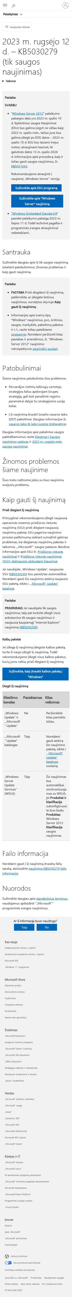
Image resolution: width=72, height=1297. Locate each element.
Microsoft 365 (11, 960)
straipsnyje (18, 334)
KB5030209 (28, 627)
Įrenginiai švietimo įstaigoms (19, 1042)
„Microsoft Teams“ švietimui (18, 1048)
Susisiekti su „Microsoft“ (16, 1277)
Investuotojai (11, 1244)
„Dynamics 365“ (12, 1118)
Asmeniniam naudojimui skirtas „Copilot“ (24, 954)
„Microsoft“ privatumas (16, 1238)
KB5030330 (18, 574)
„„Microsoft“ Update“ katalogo (54, 757)
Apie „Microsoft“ (13, 1231)
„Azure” (8, 1111)
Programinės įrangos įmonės (18, 1200)
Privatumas (36, 1277)
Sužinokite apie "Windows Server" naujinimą (37, 201)
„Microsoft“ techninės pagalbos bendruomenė (27, 1181)
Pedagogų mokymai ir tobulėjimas (21, 1067)
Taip (24, 927)
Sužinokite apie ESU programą (36, 188)
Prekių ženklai (11, 1283)
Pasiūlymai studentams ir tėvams (21, 1074)
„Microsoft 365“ (12, 1124)
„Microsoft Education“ (15, 1035)
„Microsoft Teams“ (14, 1143)
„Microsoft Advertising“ (16, 1131)
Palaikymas (11, 14)
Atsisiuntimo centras (15, 991)
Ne (47, 927)
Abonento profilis (13, 985)
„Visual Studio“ (12, 1207)
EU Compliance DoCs (52, 1283)
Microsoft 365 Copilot (15, 1137)
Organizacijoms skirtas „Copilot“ (20, 947)
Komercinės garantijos (15, 1017)
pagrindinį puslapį (45, 349)
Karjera (8, 1225)
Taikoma (10, 81)
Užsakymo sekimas (14, 1004)
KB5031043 (19, 166)
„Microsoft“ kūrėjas (14, 1162)
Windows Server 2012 (27, 113)
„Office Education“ (13, 1061)
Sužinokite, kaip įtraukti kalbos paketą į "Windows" (35, 674)
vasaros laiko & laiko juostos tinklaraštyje (37, 424)
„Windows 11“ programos (17, 966)
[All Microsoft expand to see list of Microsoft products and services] (5, 5)
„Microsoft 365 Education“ (17, 1055)
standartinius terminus (51, 898)
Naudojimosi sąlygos (54, 1277)
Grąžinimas (10, 998)
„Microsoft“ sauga (13, 1105)
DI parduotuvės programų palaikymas (23, 1175)
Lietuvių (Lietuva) (19, 1256)
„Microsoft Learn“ (13, 1168)
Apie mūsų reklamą (30, 1283)
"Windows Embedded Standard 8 (34, 213)
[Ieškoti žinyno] (14, 5)
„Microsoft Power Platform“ (18, 1194)
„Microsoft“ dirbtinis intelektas (19, 1099)
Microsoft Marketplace (16, 1187)
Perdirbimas (10, 1011)
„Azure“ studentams (14, 1080)
